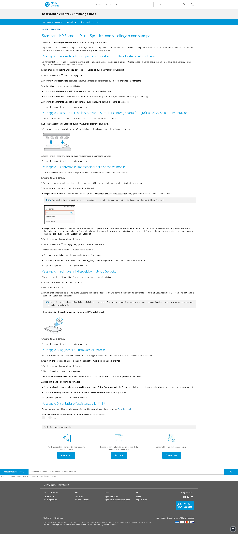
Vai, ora (119, 455)
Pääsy (138, 497)
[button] (233, 529)
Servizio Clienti (124, 409)
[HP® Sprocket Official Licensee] (52, 4)
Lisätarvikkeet (49, 497)
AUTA (107, 492)
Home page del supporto (52, 22)
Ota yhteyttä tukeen (89, 22)
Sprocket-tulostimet (51, 492)
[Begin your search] (184, 4)
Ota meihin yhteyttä (82, 500)
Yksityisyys (47, 518)
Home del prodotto (51, 29)
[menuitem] (52, 22)
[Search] (231, 472)
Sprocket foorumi (111, 497)
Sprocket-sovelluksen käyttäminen (117, 500)
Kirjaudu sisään (141, 500)
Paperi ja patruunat (50, 500)
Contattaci (66, 455)
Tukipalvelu (79, 497)
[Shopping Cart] (193, 5)
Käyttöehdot (58, 518)
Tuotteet (69, 22)
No (54, 418)
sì (47, 418)
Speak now (171, 455)
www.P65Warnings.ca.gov (185, 518)
